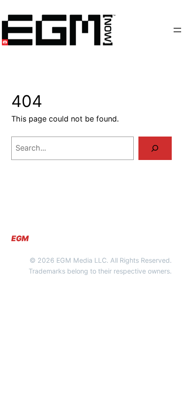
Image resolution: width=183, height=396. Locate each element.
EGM (20, 238)
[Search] (155, 148)
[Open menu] (177, 30)
